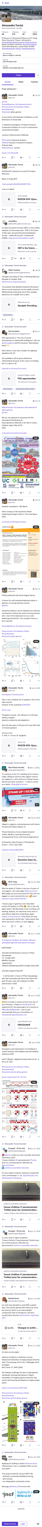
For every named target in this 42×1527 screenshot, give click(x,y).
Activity (7, 82)
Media (21, 82)
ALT (37, 805)
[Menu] (38, 75)
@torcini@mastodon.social (11, 28)
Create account (10, 1524)
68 (3, 34)
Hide (35, 438)
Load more (21, 1509)
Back (7, 3)
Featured (34, 82)
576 (13, 34)
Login (23, 1524)
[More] (38, 157)
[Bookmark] (29, 157)
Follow (18, 75)
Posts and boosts (9, 89)
